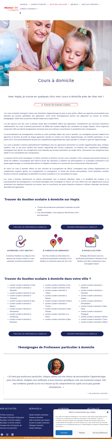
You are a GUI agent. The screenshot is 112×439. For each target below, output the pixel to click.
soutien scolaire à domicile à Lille (57, 285)
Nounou (24, 4)
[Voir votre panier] (20, 13)
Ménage (74, 4)
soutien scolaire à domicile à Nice (22, 301)
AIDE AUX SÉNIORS (90, 4)
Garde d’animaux (28, 9)
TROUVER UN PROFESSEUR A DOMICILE (30, 227)
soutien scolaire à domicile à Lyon (22, 293)
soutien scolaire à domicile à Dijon (58, 319)
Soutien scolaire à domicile (39, 423)
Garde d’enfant (38, 4)
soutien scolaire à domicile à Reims (58, 301)
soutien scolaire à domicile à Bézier (94, 317)
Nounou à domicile (36, 417)
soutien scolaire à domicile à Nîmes (94, 322)
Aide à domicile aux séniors (39, 420)
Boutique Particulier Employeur (12, 417)
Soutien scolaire (58, 4)
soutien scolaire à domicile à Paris (22, 285)
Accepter (63, 433)
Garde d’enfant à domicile (38, 415)
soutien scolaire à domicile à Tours (94, 319)
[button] (108, 412)
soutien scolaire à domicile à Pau (57, 288)
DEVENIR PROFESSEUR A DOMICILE (82, 227)
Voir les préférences (100, 433)
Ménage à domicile (36, 425)
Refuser (82, 433)
